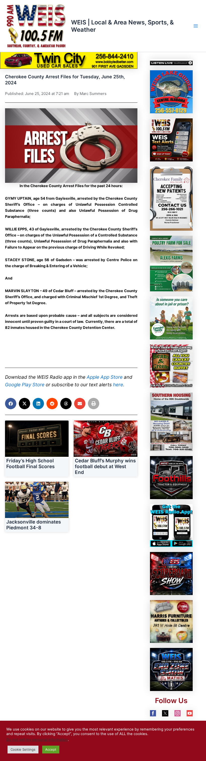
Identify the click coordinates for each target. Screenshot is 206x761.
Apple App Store (105, 377)
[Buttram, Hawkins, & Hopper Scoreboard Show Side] (171, 573)
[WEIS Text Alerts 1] (171, 139)
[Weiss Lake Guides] (171, 91)
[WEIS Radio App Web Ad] (171, 525)
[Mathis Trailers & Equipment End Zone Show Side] (171, 669)
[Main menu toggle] (195, 26)
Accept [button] (50, 749)
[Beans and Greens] (171, 365)
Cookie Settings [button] (23, 749)
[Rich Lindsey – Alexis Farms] (171, 263)
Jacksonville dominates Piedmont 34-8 (33, 525)
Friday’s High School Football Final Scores (30, 463)
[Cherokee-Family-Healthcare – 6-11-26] (171, 198)
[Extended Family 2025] (171, 318)
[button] (71, 145)
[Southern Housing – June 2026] (171, 421)
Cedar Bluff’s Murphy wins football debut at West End (105, 466)
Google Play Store (24, 385)
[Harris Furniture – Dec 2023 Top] (171, 621)
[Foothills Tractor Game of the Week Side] (171, 477)
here (118, 385)
